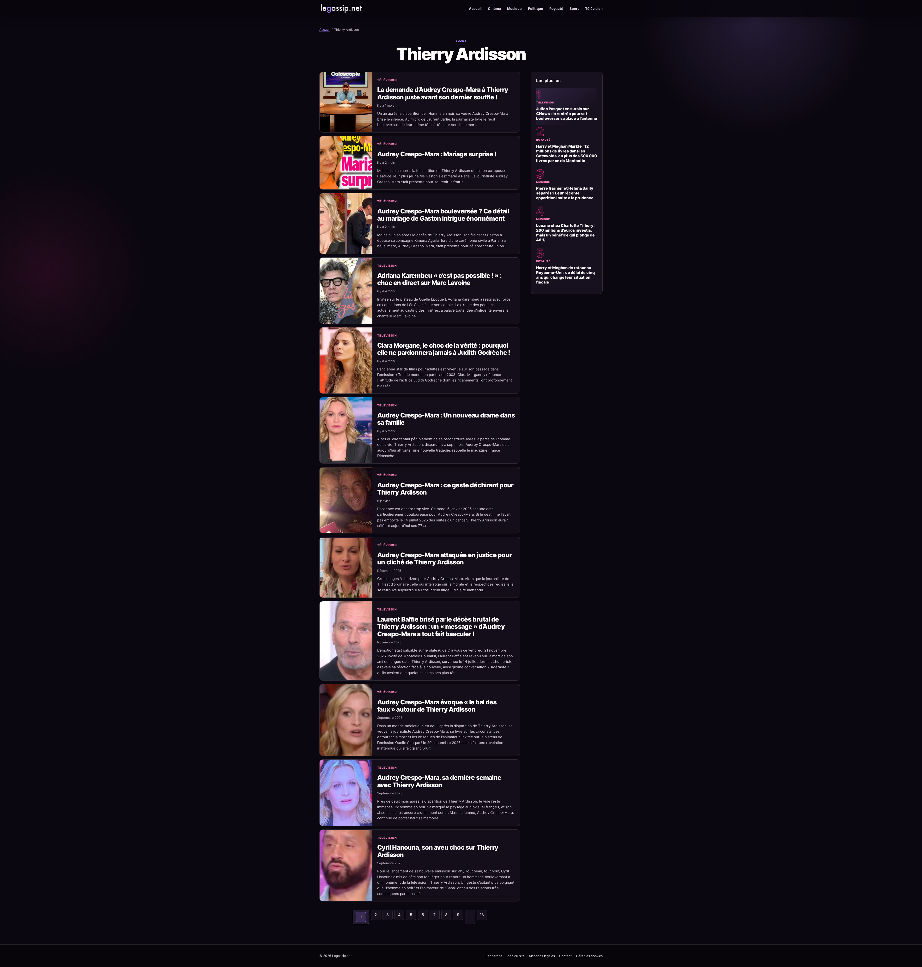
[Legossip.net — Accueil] (341, 8)
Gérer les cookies (589, 956)
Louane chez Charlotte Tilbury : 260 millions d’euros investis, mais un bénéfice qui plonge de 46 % (565, 232)
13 (482, 914)
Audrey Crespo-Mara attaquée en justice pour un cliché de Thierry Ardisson (444, 558)
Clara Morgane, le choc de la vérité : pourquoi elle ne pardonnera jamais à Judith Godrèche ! (443, 348)
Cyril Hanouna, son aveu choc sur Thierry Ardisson (437, 850)
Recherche (493, 956)
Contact (565, 956)
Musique (514, 8)
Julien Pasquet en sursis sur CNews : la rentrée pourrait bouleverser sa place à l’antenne (566, 113)
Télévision (594, 8)
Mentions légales (542, 956)
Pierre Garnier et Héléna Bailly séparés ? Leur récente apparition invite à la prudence (565, 193)
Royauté (556, 8)
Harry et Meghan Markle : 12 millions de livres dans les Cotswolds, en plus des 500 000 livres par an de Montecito (566, 153)
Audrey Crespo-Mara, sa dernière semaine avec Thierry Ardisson (439, 781)
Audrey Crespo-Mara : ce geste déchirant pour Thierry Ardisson (445, 488)
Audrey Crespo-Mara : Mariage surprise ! (436, 154)
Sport (574, 8)
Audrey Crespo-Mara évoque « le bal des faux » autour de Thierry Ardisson (437, 705)
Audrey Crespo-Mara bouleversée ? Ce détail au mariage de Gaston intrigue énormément (443, 214)
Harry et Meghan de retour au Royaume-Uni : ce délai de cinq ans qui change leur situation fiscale (565, 274)
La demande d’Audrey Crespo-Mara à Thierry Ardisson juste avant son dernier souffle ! (442, 93)
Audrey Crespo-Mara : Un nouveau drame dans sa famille (446, 418)
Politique (535, 8)
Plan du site (516, 956)
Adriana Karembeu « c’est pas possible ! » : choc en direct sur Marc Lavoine (439, 279)
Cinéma (494, 8)
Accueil (475, 8)
